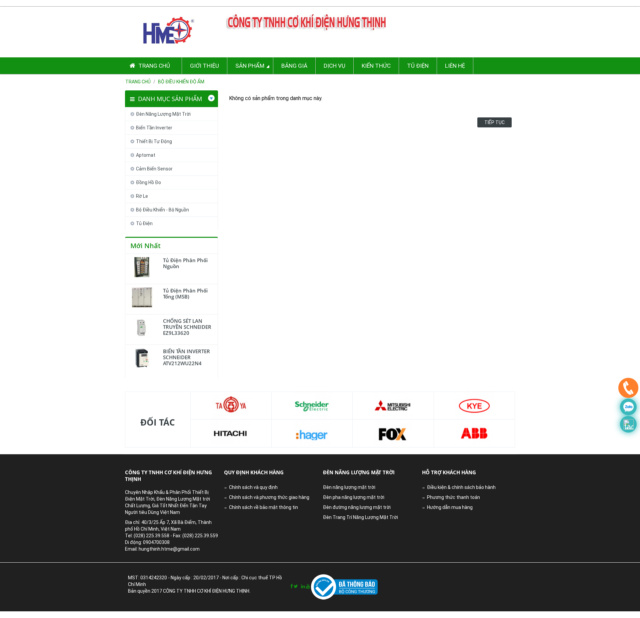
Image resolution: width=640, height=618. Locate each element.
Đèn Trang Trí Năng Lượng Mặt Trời (360, 517)
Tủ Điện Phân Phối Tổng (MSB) (185, 293)
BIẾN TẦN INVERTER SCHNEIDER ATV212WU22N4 (186, 357)
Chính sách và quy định (253, 487)
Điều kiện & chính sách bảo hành (461, 487)
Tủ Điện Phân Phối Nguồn (185, 263)
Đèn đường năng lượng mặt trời (357, 507)
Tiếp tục (494, 122)
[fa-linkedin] (303, 586)
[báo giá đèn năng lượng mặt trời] (628, 424)
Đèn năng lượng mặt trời (349, 487)
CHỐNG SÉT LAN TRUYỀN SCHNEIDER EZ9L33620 (187, 327)
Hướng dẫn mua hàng (450, 507)
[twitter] (296, 586)
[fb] (292, 586)
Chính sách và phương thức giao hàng (269, 497)
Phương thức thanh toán (453, 497)
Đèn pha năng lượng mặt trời (353, 497)
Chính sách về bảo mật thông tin (263, 507)
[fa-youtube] (308, 586)
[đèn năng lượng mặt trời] (628, 389)
